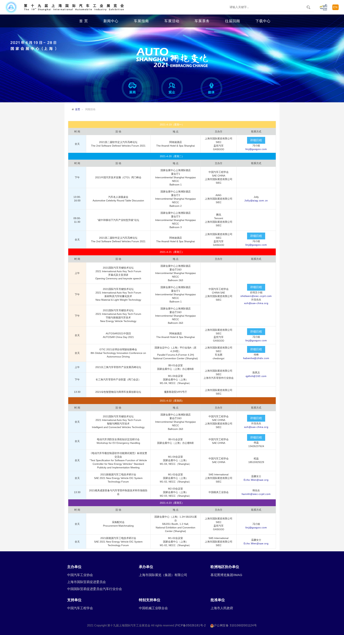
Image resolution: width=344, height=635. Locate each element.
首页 (77, 109)
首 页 (83, 21)
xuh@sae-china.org (256, 303)
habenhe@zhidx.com (256, 358)
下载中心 (263, 21)
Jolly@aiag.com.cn (256, 200)
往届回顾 (232, 21)
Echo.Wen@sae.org (256, 479)
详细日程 (256, 140)
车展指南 (141, 21)
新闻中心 (110, 21)
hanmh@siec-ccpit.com (256, 494)
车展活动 (171, 21)
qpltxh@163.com (256, 376)
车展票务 (202, 21)
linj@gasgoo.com (256, 149)
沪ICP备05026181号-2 (190, 625)
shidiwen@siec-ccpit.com (256, 296)
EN (335, 7)
